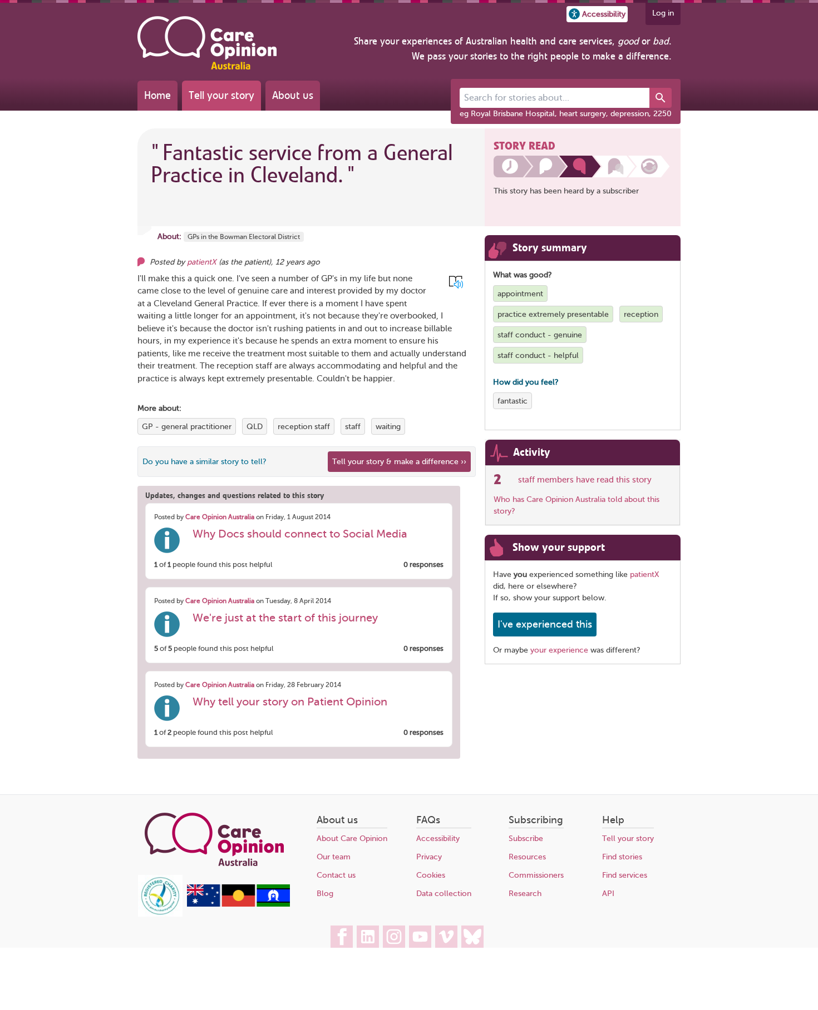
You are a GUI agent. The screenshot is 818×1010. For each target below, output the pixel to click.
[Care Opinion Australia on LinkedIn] (368, 937)
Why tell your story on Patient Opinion (290, 701)
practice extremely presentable (553, 314)
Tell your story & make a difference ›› (399, 461)
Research (525, 893)
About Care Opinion (352, 838)
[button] (597, 14)
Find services (624, 875)
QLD (255, 426)
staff (353, 426)
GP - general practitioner (186, 426)
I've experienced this (544, 624)
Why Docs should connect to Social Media (300, 534)
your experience (559, 650)
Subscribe (526, 838)
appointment (520, 294)
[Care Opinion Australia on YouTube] (420, 937)
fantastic (512, 401)
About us (292, 95)
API (608, 893)
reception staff (304, 426)
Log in (663, 13)
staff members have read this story (585, 479)
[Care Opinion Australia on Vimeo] (446, 937)
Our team (334, 857)
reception (641, 314)
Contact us (336, 875)
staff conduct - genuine (539, 335)
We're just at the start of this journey (285, 617)
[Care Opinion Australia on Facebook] (342, 937)
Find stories (622, 857)
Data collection (443, 893)
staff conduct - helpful (538, 355)
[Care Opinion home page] (207, 42)
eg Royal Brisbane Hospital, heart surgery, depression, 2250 (566, 114)
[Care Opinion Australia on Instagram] (394, 937)
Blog (325, 893)
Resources (527, 857)
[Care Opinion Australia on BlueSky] (472, 937)
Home (157, 95)
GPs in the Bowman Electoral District (244, 237)
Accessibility (438, 838)
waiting (388, 426)
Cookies (430, 875)
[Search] (660, 98)
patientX (201, 262)
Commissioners (536, 875)
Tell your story (221, 95)
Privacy (429, 857)
